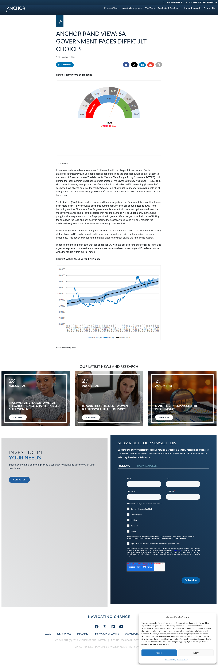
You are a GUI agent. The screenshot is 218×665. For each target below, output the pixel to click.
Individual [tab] (124, 466)
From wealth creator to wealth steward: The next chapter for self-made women (35, 406)
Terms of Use (64, 633)
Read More (18, 417)
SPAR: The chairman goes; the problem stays (176, 407)
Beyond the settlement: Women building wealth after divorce (105, 407)
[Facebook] (97, 626)
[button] (126, 64)
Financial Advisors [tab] (147, 466)
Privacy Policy (182, 660)
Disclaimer (83, 633)
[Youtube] (121, 626)
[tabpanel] (163, 530)
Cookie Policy (170, 660)
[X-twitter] (105, 626)
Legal (48, 633)
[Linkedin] (113, 626)
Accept (159, 652)
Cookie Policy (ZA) (135, 633)
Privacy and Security (107, 633)
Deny (196, 652)
